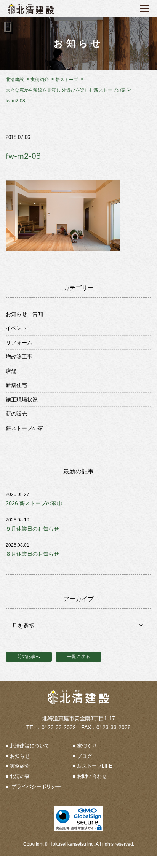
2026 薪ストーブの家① (34, 503)
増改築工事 (19, 357)
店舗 (11, 371)
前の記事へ (28, 656)
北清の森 (20, 776)
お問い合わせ (92, 776)
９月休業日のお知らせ (32, 529)
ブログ (84, 756)
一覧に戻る (78, 656)
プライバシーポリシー (35, 786)
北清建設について (30, 746)
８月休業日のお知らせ (32, 554)
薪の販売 (16, 414)
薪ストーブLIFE (94, 766)
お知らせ (20, 756)
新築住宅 (16, 385)
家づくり (87, 746)
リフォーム (19, 343)
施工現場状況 (22, 400)
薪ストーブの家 (24, 428)
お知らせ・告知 (24, 314)
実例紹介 (20, 766)
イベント (16, 328)
